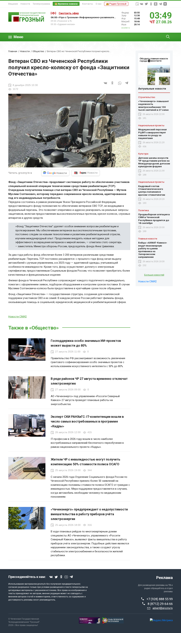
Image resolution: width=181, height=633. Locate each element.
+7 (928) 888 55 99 (160, 599)
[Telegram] (126, 85)
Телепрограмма (41, 3)
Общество (38, 51)
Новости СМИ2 (17, 316)
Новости (25, 3)
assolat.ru (125, 28)
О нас (98, 3)
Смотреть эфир (69, 13)
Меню (18, 37)
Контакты (87, 3)
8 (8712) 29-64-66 (160, 604)
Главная (12, 51)
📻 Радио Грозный (116, 3)
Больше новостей (154, 274)
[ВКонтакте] (105, 85)
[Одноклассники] (112, 85)
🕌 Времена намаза (66, 3)
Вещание (13, 3)
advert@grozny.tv (163, 608)
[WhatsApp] (119, 85)
